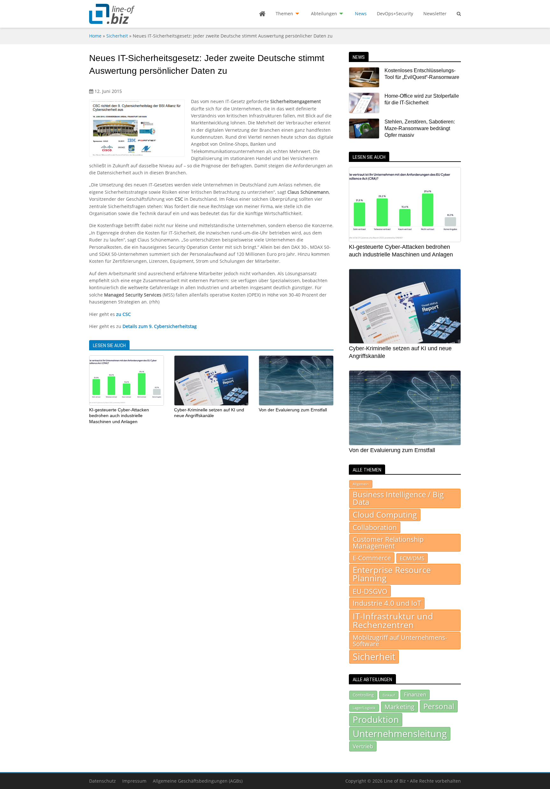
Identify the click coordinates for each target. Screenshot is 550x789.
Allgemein (361, 484)
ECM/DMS (412, 558)
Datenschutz (102, 781)
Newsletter (435, 13)
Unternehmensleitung (400, 733)
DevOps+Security (395, 13)
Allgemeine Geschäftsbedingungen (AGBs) (198, 781)
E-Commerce (372, 557)
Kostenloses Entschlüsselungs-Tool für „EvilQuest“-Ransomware (421, 74)
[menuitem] (262, 13)
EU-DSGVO (370, 591)
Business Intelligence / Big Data (398, 498)
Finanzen (415, 694)
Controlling (363, 695)
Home (95, 36)
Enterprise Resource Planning (392, 574)
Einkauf (389, 695)
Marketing (399, 706)
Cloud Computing (385, 514)
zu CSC (123, 314)
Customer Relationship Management (388, 542)
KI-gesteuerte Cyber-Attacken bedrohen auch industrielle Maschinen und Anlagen (119, 415)
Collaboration (375, 527)
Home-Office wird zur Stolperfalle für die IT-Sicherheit (421, 99)
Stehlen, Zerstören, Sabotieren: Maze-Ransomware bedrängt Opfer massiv (419, 128)
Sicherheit (117, 36)
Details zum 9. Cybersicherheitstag (160, 326)
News (361, 13)
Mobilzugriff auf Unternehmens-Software (400, 640)
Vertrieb (363, 746)
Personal (438, 706)
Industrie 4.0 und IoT (387, 603)
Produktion (376, 719)
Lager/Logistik (364, 708)
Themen (284, 13)
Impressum (134, 781)
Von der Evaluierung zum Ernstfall (293, 409)
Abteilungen (324, 13)
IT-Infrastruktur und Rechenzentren (393, 620)
